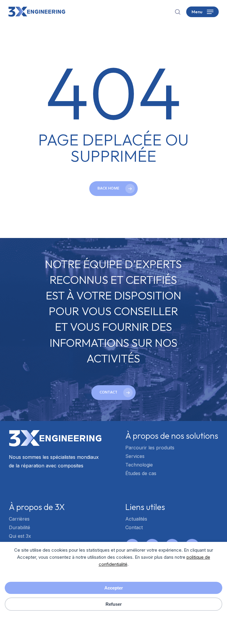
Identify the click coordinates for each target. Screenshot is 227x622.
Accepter (113, 587)
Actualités (136, 519)
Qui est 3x (20, 536)
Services (135, 456)
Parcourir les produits (149, 448)
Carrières (19, 519)
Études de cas (140, 473)
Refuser (114, 604)
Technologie (139, 465)
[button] (202, 12)
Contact (134, 527)
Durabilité (19, 527)
